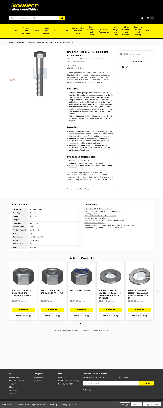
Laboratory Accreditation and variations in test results (104, 220)
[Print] (127, 67)
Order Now (23, 310)
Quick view (23, 276)
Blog (11, 387)
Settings (124, 404)
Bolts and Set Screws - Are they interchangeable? (102, 211)
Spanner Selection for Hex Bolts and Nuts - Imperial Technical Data (109, 225)
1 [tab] (80, 323)
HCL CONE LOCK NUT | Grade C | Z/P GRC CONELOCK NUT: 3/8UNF (22, 292)
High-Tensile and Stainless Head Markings (100, 216)
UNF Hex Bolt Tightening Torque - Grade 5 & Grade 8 (104, 227)
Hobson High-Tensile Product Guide (97, 218)
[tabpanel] (23, 291)
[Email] (123, 67)
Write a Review (84, 189)
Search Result (14, 390)
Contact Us (13, 384)
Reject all (136, 404)
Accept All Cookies (152, 404)
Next (156, 291)
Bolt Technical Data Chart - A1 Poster (98, 209)
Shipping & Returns (16, 381)
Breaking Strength (91, 213)
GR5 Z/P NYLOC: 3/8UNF (80, 290)
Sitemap (12, 393)
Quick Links (38, 381)
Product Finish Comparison (94, 223)
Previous (6, 291)
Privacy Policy (14, 378)
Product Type (39, 378)
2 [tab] (82, 323)
